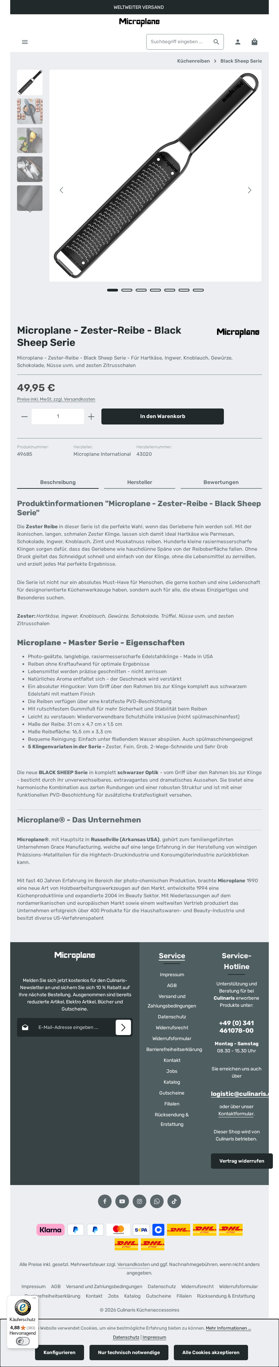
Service (172, 955)
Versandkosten (133, 1264)
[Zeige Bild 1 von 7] (112, 290)
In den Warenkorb (162, 416)
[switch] (23, 1341)
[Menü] (24, 41)
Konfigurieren (60, 1352)
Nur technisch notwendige (129, 1352)
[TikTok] (174, 1201)
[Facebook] (105, 1201)
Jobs (171, 1071)
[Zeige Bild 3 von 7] (141, 290)
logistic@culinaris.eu (243, 1094)
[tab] (58, 483)
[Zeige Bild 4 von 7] (155, 290)
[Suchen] (216, 42)
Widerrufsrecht (172, 1028)
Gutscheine (171, 1093)
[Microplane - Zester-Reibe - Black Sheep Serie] (155, 176)
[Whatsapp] (157, 1201)
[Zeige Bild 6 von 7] (184, 290)
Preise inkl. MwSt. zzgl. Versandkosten (56, 399)
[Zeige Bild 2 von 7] (126, 290)
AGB (172, 985)
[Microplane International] (238, 331)
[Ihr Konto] (237, 41)
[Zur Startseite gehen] (139, 23)
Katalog (172, 1082)
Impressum (172, 975)
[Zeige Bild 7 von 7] (198, 290)
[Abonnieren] (123, 1027)
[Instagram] (139, 1201)
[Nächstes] (249, 190)
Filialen (171, 1104)
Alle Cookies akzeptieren (211, 1352)
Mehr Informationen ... (228, 1328)
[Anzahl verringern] (24, 416)
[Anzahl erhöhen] (91, 416)
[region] (139, 190)
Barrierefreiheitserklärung (174, 1049)
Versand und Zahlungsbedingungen (172, 1001)
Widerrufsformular (171, 1038)
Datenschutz (172, 1017)
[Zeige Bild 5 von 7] (169, 290)
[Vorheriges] (62, 190)
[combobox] (178, 42)
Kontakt (172, 1060)
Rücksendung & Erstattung (172, 1119)
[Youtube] (122, 1201)
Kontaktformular (235, 1114)
